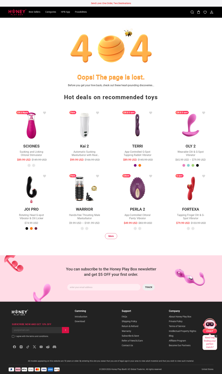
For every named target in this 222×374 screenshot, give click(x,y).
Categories (50, 12)
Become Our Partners (179, 345)
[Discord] (54, 346)
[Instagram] (21, 346)
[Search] (192, 12)
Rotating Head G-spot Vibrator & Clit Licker (31, 217)
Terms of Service (177, 326)
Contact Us (127, 345)
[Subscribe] (65, 330)
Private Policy (176, 321)
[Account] (211, 12)
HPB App (65, 12)
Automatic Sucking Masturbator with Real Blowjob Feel (84, 153)
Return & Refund (130, 326)
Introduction (81, 316)
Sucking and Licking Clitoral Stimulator (31, 153)
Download (80, 321)
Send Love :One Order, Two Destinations (111, 3)
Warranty (126, 331)
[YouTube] (41, 346)
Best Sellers (34, 12)
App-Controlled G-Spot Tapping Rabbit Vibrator (137, 153)
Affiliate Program (177, 340)
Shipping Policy (129, 321)
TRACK (148, 287)
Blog (171, 335)
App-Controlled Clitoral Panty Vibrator (137, 217)
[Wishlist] (205, 12)
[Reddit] (47, 346)
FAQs (124, 316)
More (111, 236)
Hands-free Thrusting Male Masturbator (84, 217)
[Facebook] (14, 346)
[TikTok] (27, 346)
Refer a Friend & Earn (132, 340)
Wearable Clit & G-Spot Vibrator (190, 153)
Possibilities (81, 12)
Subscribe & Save (130, 335)
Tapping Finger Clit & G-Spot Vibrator (190, 217)
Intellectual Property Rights (182, 331)
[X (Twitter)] (34, 346)
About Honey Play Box (180, 316)
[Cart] (198, 12)
